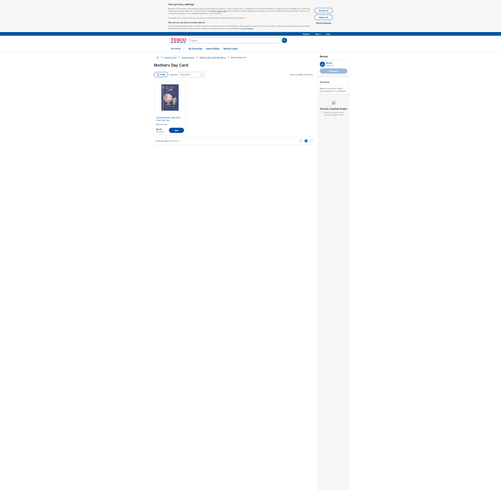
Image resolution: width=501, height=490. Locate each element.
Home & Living (170, 57)
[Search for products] (284, 40)
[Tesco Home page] (178, 40)
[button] (306, 34)
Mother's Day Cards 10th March (213, 57)
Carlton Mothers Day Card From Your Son (168, 119)
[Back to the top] (252, 151)
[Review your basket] (322, 64)
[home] (158, 57)
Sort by (173, 74)
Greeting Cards (188, 57)
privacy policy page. (219, 11)
